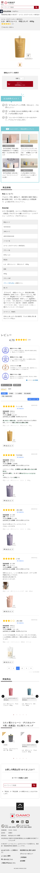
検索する (36, 7)
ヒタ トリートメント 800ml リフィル (19, 642)
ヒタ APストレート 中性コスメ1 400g (19, 425)
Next (37, 696)
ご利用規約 (23, 857)
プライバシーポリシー (26, 853)
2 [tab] (17, 717)
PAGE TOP (20, 807)
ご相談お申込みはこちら (8, 863)
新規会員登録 (7, 11)
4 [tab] (23, 717)
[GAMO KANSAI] (20, 817)
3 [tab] (20, 717)
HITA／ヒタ (7, 255)
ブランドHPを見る (9, 283)
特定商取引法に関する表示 (28, 850)
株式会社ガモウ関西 (14, 835)
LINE (27, 821)
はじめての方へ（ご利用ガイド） (9, 851)
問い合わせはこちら (7, 859)
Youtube (17, 821)
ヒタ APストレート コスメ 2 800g (18, 480)
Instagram (22, 821)
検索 (34, 785)
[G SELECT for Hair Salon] (10, 3)
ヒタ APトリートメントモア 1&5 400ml (20, 591)
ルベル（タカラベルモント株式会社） (12, 19)
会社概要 (22, 861)
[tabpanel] (20, 47)
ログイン (15, 11)
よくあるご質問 (5, 856)
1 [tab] (14, 717)
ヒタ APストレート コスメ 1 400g (18, 529)
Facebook (12, 821)
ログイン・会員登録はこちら (20, 84)
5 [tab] (26, 717)
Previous (3, 696)
